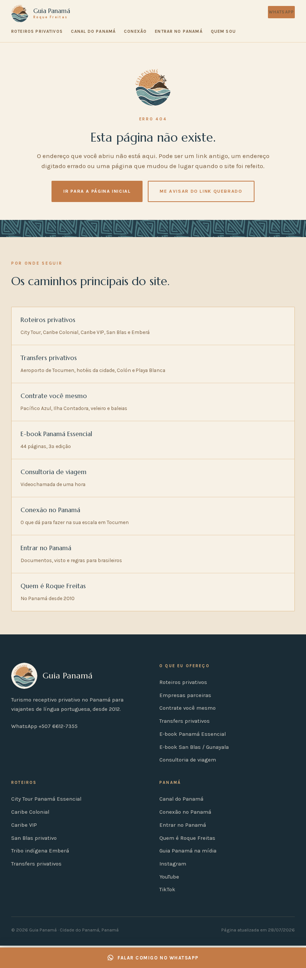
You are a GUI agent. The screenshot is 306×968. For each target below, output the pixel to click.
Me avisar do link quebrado (201, 191)
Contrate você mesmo (187, 708)
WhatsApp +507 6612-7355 (44, 726)
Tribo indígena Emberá (40, 851)
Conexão (135, 31)
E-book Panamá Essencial (192, 734)
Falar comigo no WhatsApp (158, 958)
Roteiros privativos (37, 31)
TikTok (167, 889)
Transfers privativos (184, 721)
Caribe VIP (24, 825)
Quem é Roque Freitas (187, 838)
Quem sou (223, 31)
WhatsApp (281, 12)
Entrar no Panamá (178, 31)
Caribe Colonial (30, 812)
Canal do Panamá (93, 31)
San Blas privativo (34, 838)
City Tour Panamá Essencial (46, 799)
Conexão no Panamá (185, 812)
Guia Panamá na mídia (187, 851)
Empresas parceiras (185, 695)
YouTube (169, 877)
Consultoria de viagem (187, 760)
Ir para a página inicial (97, 191)
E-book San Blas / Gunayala (194, 747)
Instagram (172, 864)
